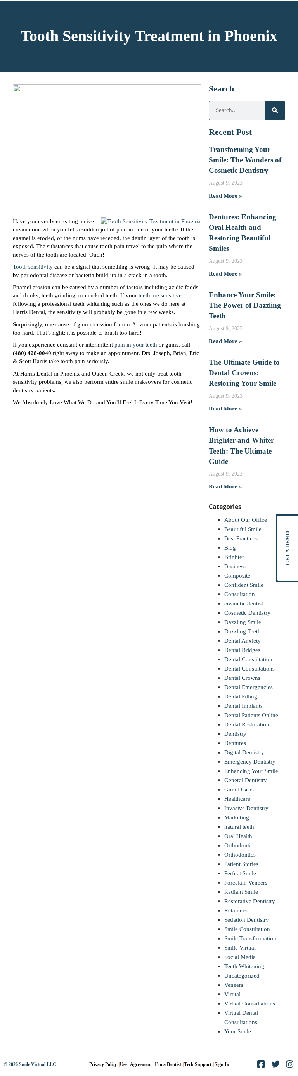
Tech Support (197, 1064)
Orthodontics (240, 855)
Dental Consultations (249, 669)
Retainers (235, 910)
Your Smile (237, 1031)
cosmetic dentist (243, 603)
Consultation (239, 594)
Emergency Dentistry (249, 762)
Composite (237, 575)
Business (235, 566)
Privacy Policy (103, 1064)
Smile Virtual (240, 948)
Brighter (234, 557)
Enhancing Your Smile (251, 771)
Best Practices (241, 538)
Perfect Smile (240, 873)
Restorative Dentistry (249, 901)
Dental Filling (240, 696)
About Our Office (245, 520)
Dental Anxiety (242, 641)
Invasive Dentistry (246, 808)
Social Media (240, 957)
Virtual (232, 994)
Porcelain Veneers (245, 882)
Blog (230, 548)
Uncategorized (242, 976)
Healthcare (237, 799)
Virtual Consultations (249, 1003)
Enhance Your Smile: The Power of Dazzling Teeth (245, 305)
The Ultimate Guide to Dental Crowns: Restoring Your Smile (244, 372)
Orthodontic (238, 845)
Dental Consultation (248, 659)
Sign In (222, 1064)
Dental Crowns (242, 678)
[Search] (275, 110)
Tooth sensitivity (33, 267)
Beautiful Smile (243, 529)
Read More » (225, 196)
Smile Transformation (250, 938)
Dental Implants (243, 706)
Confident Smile (243, 585)
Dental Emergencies (248, 687)
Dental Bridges (242, 650)
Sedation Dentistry (246, 920)
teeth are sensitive (160, 295)
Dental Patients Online (251, 715)
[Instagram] (290, 1064)
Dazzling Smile (242, 622)
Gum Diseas (239, 789)
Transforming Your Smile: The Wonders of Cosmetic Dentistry (245, 159)
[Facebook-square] (261, 1064)
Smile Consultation (247, 929)
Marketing (236, 817)
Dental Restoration (246, 724)
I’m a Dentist (168, 1064)
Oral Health (238, 836)
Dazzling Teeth (242, 631)
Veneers (233, 985)
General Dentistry (245, 780)
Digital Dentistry (244, 752)
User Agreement (136, 1064)
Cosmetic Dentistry (247, 613)
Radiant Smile (241, 892)
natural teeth (239, 827)
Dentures (235, 743)
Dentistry (235, 734)
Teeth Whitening (244, 966)
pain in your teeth (135, 344)
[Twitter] (275, 1064)
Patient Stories (241, 864)
